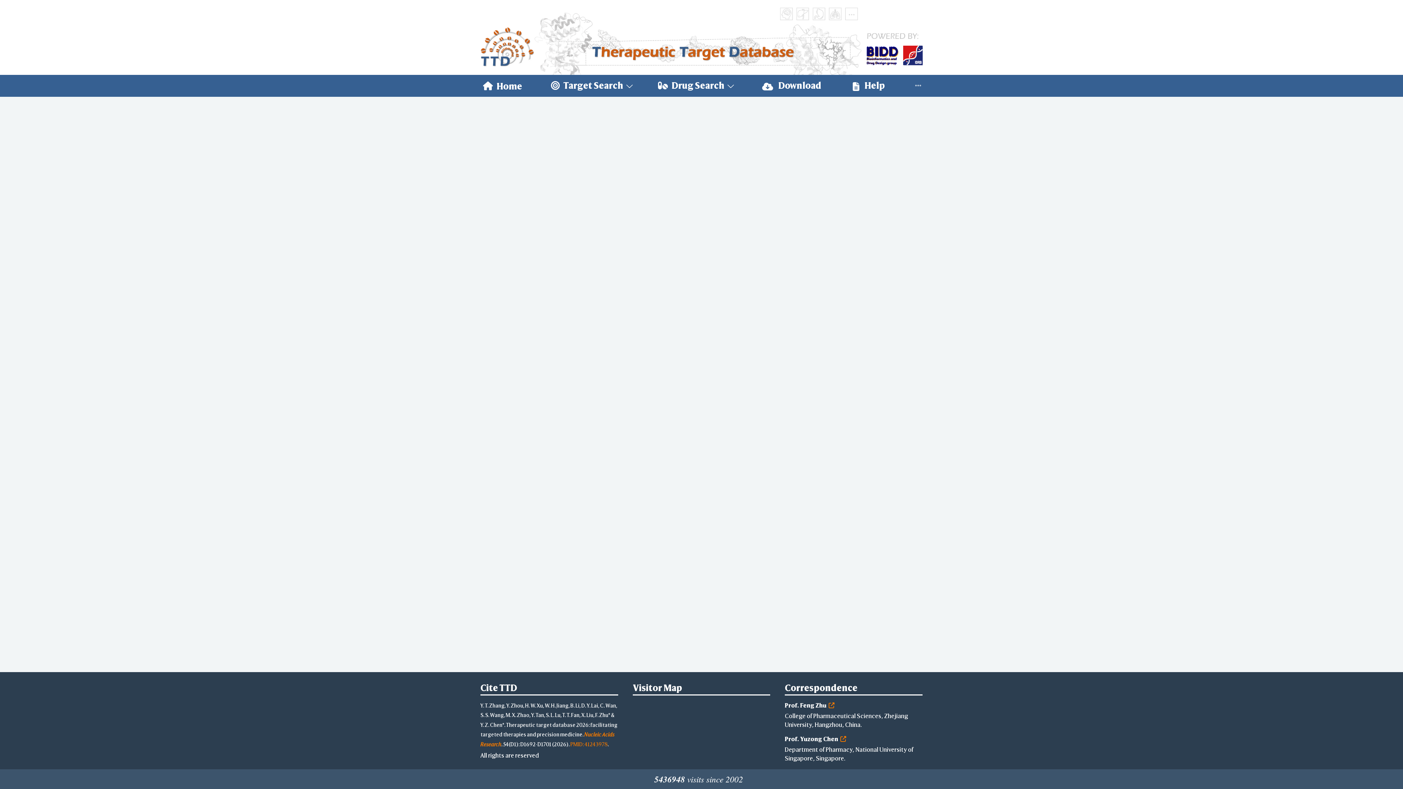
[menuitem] (502, 86)
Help (874, 85)
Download (799, 85)
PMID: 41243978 (589, 744)
